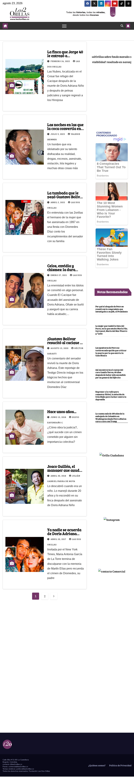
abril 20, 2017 (59, 539)
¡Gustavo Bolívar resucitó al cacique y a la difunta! (64, 342)
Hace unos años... (61, 411)
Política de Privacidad (120, 765)
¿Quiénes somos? (97, 765)
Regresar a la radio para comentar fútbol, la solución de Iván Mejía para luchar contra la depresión (110, 395)
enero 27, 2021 (59, 275)
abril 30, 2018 (59, 475)
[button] (122, 25)
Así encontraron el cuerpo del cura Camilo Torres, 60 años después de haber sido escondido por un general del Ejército (110, 373)
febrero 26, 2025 (60, 61)
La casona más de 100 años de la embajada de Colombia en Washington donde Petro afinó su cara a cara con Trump (110, 417)
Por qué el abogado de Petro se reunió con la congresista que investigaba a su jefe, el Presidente (111, 309)
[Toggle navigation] (64, 26)
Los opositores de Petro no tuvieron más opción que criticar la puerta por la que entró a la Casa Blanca (110, 351)
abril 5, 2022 (58, 202)
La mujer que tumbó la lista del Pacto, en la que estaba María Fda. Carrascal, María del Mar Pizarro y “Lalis (111, 329)
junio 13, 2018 (59, 417)
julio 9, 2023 (58, 134)
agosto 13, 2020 (60, 348)
